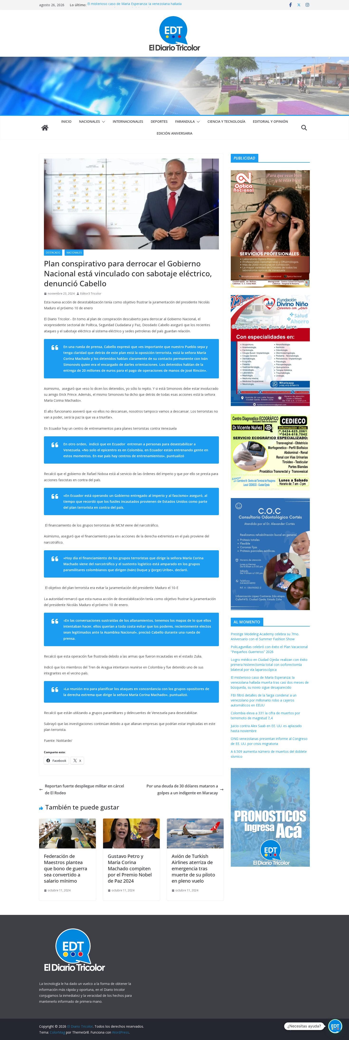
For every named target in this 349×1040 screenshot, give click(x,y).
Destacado (53, 252)
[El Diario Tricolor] (45, 127)
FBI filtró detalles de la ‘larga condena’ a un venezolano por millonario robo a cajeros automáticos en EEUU (264, 700)
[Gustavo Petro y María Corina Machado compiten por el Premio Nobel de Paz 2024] (131, 821)
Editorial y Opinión (270, 121)
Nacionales (89, 121)
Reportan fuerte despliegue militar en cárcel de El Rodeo (84, 789)
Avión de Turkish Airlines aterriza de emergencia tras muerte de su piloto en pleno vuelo (193, 868)
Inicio (66, 121)
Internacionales (128, 121)
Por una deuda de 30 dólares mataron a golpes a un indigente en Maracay (182, 789)
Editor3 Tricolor (90, 294)
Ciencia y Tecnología (226, 121)
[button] (102, 121)
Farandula (185, 121)
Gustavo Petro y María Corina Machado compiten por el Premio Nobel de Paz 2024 (130, 868)
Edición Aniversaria (174, 133)
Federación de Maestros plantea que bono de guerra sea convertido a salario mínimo (65, 868)
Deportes (159, 121)
